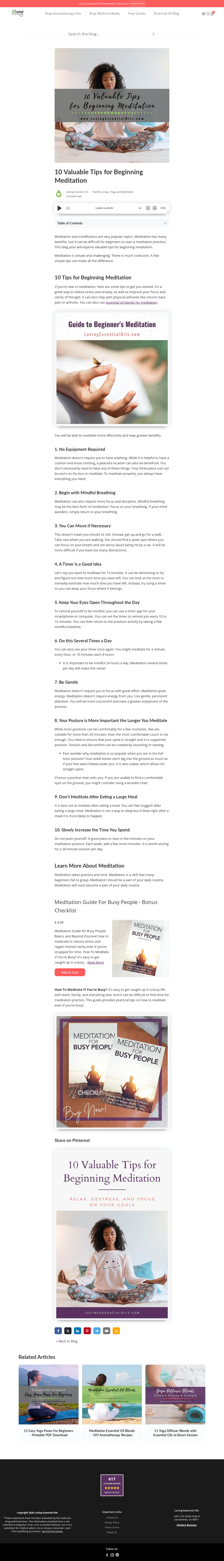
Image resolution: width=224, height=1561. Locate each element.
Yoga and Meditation (122, 191)
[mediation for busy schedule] (112, 1072)
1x (140, 208)
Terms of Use (112, 1527)
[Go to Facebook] (107, 1555)
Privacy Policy (112, 1522)
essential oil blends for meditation (131, 302)
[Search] (153, 34)
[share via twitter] (67, 1330)
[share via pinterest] (87, 1330)
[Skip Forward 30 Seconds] (154, 208)
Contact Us (112, 1517)
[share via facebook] (58, 1330)
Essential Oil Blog (166, 13)
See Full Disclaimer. (52, 1531)
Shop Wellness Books (104, 13)
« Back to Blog (67, 1341)
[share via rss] (116, 1330)
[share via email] (106, 1330)
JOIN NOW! (138, 3)
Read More (95, 962)
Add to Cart (70, 972)
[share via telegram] (97, 1330)
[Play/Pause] (59, 208)
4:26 (162, 208)
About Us (112, 1532)
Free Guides (137, 13)
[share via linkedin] (77, 1330)
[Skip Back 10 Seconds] (148, 208)
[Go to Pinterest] (117, 1555)
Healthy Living (100, 191)
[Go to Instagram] (112, 1555)
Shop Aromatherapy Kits (63, 13)
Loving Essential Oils (77, 191)
